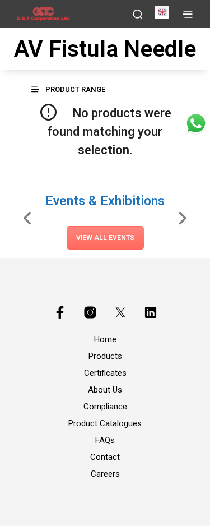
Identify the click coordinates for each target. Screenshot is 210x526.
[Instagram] (90, 312)
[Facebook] (60, 312)
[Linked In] (150, 312)
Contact (105, 457)
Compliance (105, 407)
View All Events (105, 238)
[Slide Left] (27, 218)
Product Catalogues (105, 423)
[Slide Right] (182, 218)
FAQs (105, 440)
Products (105, 356)
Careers (105, 474)
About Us (105, 390)
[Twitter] (120, 312)
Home (105, 339)
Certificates (105, 373)
